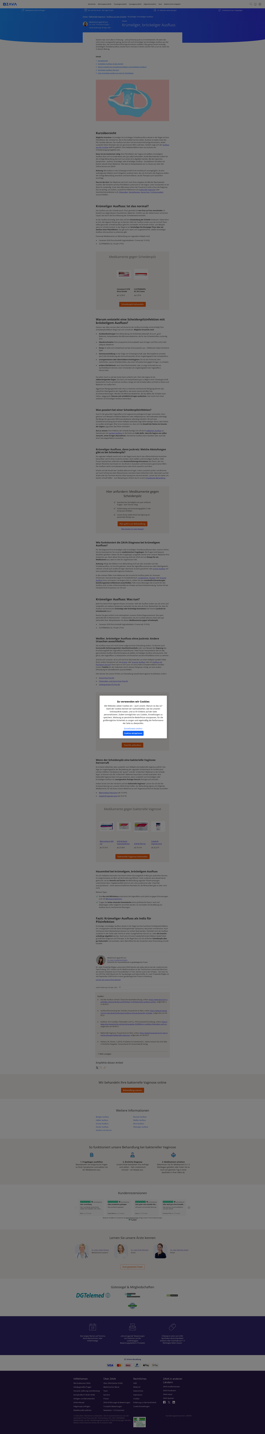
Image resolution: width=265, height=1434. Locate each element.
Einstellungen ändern (133, 728)
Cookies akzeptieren (133, 733)
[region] (133, 717)
